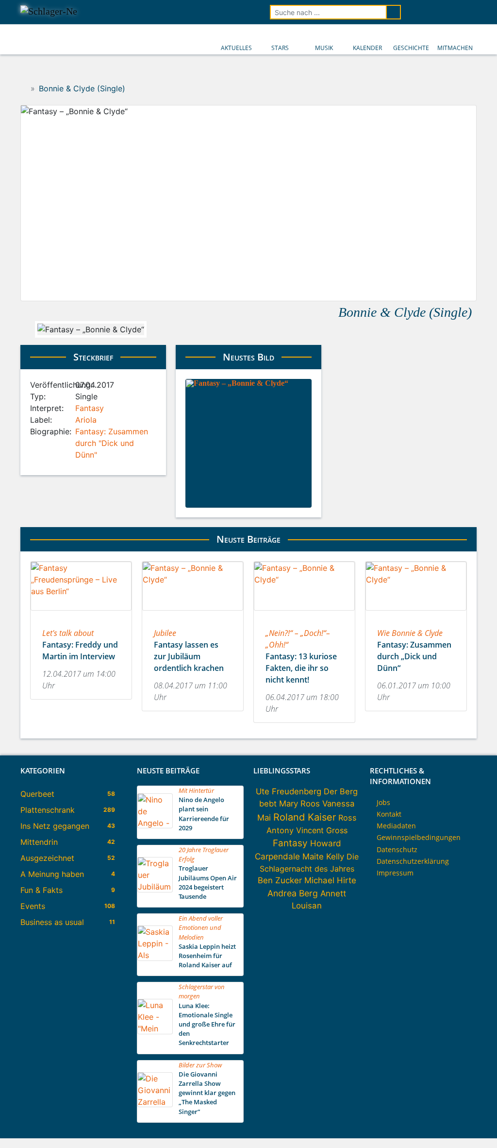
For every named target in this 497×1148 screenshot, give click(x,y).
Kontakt (389, 814)
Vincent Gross (322, 830)
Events (32, 906)
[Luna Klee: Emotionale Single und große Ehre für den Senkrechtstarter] (155, 1031)
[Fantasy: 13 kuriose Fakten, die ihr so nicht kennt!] (304, 613)
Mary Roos (299, 803)
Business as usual (52, 922)
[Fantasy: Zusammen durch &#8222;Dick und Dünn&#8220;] (415, 613)
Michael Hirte (330, 880)
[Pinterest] (456, 12)
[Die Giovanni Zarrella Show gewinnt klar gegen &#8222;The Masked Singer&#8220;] (155, 1104)
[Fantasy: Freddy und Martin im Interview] (81, 613)
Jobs (383, 802)
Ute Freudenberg (288, 791)
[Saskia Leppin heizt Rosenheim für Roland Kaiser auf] (155, 958)
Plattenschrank (47, 810)
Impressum (395, 872)
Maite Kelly (323, 856)
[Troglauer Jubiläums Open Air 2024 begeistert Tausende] (155, 889)
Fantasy (89, 408)
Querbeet (37, 794)
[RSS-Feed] (470, 12)
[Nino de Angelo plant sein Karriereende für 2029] (155, 825)
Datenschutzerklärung (413, 861)
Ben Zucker (280, 880)
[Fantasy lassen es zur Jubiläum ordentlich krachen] (192, 613)
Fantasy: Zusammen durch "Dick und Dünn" (111, 443)
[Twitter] (429, 12)
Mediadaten (396, 825)
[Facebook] (415, 12)
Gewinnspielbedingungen (419, 837)
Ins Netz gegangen (54, 826)
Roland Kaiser (304, 817)
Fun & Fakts (41, 890)
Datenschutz (397, 849)
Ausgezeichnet (47, 858)
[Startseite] (23, 88)
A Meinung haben (52, 874)
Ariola (86, 420)
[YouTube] (442, 12)
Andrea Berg (292, 893)
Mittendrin (39, 842)
